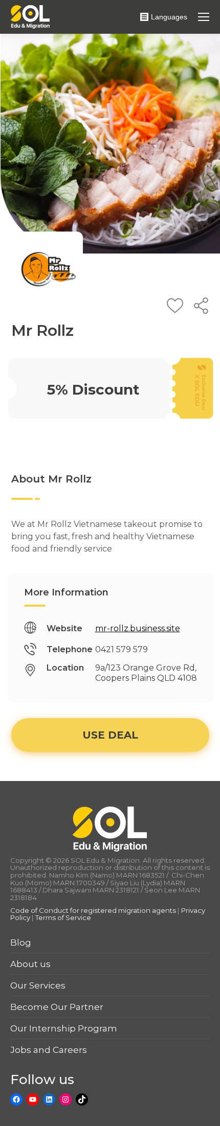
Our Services (37, 985)
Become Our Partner (56, 1007)
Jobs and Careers (48, 1050)
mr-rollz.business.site (137, 628)
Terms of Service (63, 917)
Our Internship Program (63, 1028)
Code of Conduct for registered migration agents (94, 910)
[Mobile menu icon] (203, 17)
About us (30, 964)
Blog (20, 942)
